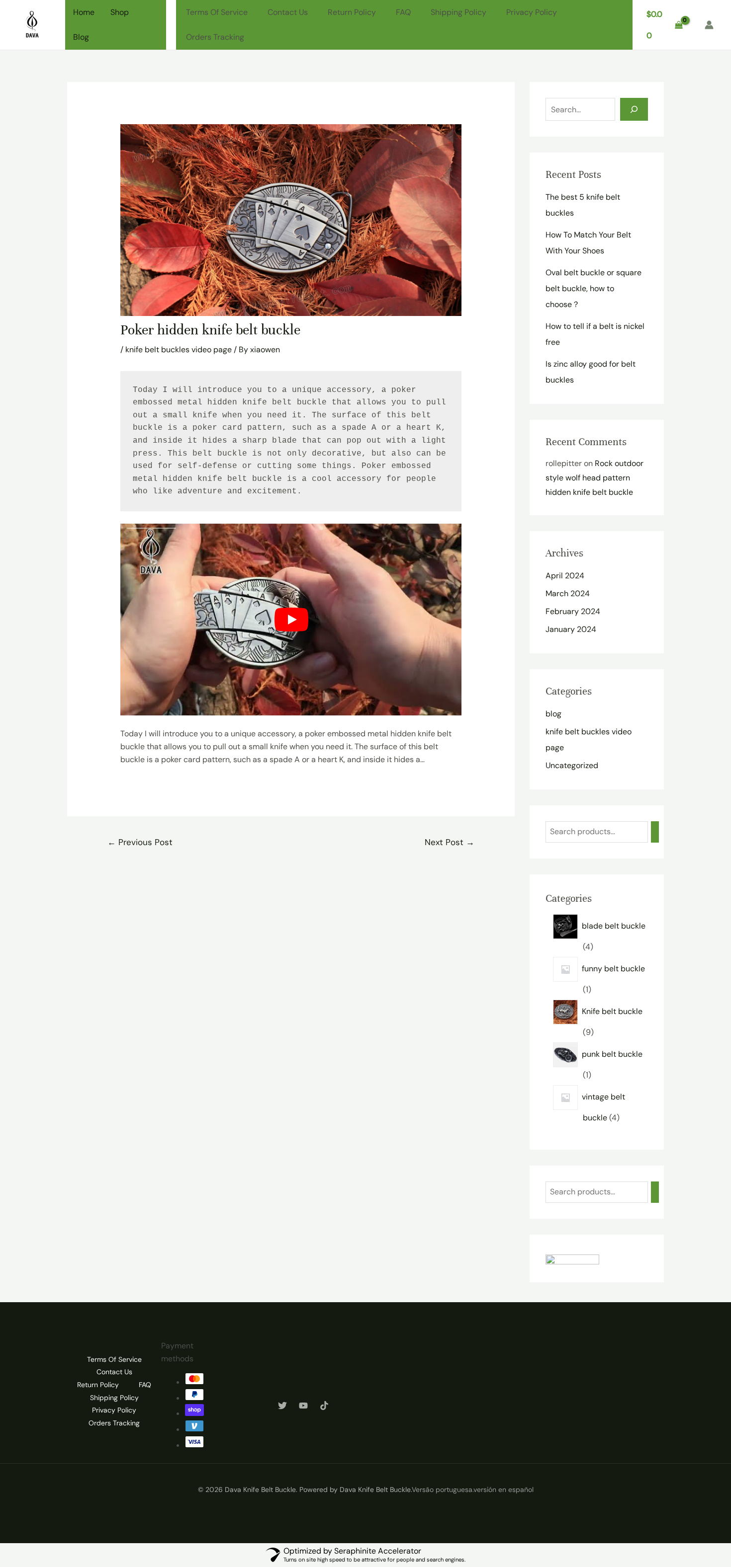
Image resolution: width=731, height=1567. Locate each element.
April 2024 (565, 575)
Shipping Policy (458, 12)
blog (553, 713)
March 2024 (568, 593)
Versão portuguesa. (442, 1489)
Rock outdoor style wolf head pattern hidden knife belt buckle (594, 477)
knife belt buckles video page (178, 349)
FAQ (403, 12)
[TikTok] (324, 1405)
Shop (119, 12)
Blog (81, 37)
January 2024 (571, 629)
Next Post (449, 842)
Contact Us (288, 12)
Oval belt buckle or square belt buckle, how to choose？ (593, 288)
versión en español (503, 1489)
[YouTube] (303, 1405)
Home (83, 12)
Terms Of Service (217, 12)
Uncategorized (572, 765)
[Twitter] (282, 1405)
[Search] (634, 109)
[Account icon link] (709, 24)
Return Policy (352, 12)
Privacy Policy (531, 12)
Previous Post (140, 842)
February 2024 (573, 611)
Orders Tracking (215, 37)
